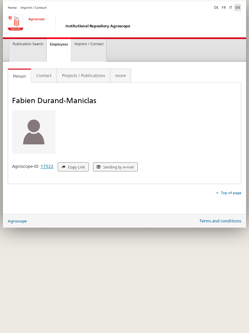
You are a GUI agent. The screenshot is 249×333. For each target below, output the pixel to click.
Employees (59, 44)
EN (237, 7)
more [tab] (120, 75)
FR (224, 7)
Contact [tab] (44, 75)
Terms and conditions (220, 220)
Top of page (230, 193)
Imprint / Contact (33, 7)
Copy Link (76, 167)
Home (12, 7)
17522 (47, 166)
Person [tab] (19, 76)
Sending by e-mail (118, 167)
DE (217, 7)
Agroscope (17, 221)
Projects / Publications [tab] (83, 75)
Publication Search (28, 44)
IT (230, 7)
